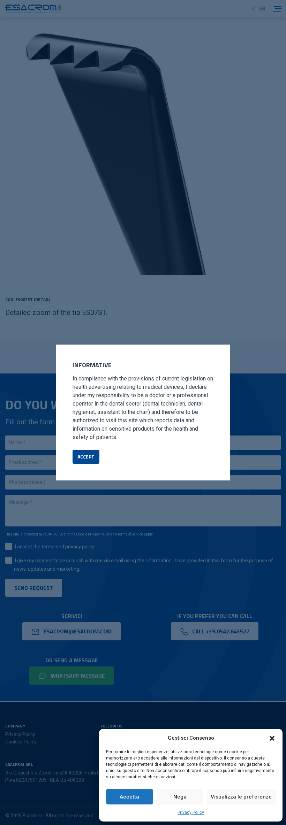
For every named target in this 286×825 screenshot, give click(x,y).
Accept (86, 456)
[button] (272, 737)
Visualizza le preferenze (241, 797)
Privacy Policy (191, 812)
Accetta (129, 797)
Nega (180, 797)
